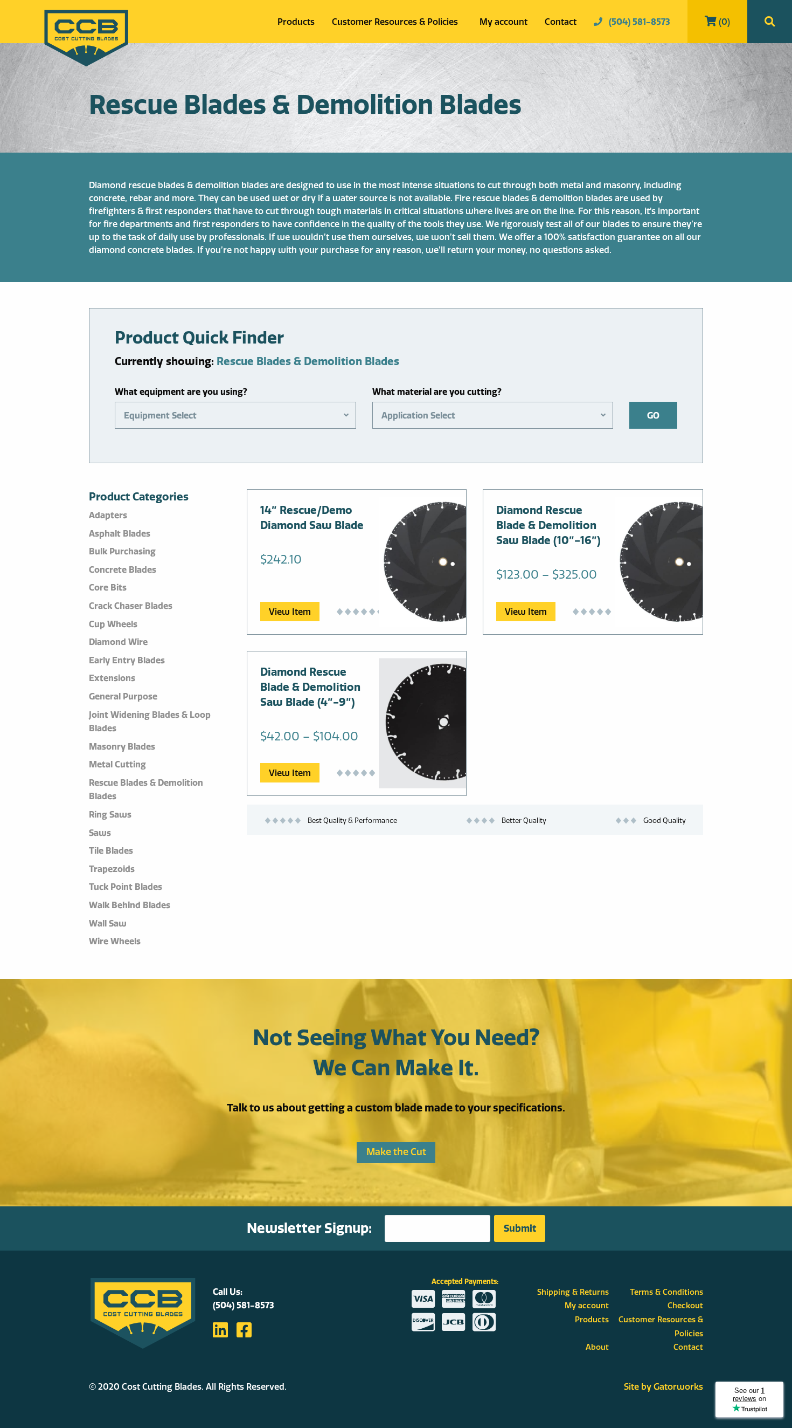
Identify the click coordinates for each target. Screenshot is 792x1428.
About (597, 1347)
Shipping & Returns (573, 1292)
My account (587, 1305)
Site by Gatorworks (663, 1386)
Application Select (418, 415)
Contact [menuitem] (560, 21)
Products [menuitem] (296, 21)
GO (653, 415)
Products (592, 1319)
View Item (290, 611)
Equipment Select (160, 415)
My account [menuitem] (503, 21)
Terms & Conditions (666, 1292)
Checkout (685, 1305)
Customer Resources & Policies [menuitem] (395, 21)
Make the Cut (396, 1152)
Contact (688, 1347)
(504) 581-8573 (638, 21)
